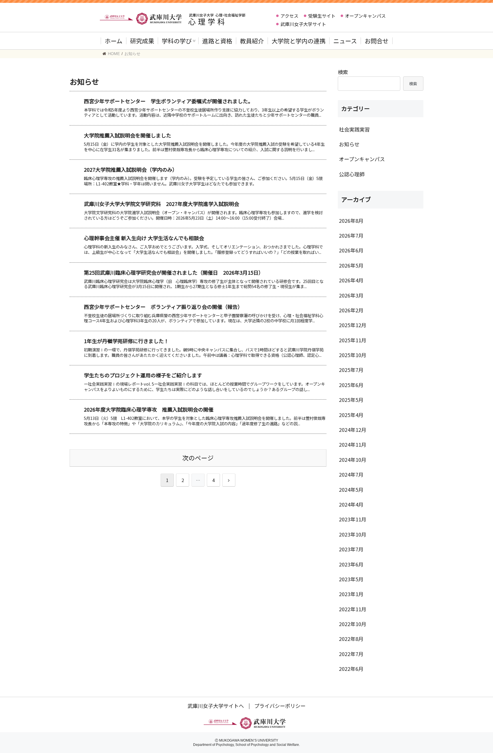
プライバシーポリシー (280, 705)
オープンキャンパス (365, 15)
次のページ (198, 457)
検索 (343, 72)
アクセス (289, 15)
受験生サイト (322, 15)
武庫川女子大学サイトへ (215, 705)
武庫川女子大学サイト (303, 24)
